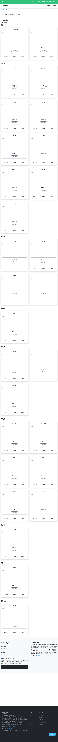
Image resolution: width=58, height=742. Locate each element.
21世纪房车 (5, 730)
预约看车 (14, 56)
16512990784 (39, 655)
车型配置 (22, 56)
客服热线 (18, 14)
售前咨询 (32, 712)
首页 (32, 1)
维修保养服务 (42, 715)
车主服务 (41, 719)
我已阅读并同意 (8, 658)
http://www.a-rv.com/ (11, 726)
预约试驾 (12, 14)
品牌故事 (54, 5)
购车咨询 (32, 715)
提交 (14, 666)
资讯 (35, 1)
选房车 (43, 1)
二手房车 (49, 1)
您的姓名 (3, 652)
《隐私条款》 (12, 658)
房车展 (53, 1)
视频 (39, 1)
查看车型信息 (14, 50)
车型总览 (7, 14)
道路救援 (41, 717)
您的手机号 (3, 646)
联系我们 (32, 717)
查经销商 (6, 56)
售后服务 (41, 712)
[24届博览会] (4, 9)
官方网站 (49, 5)
